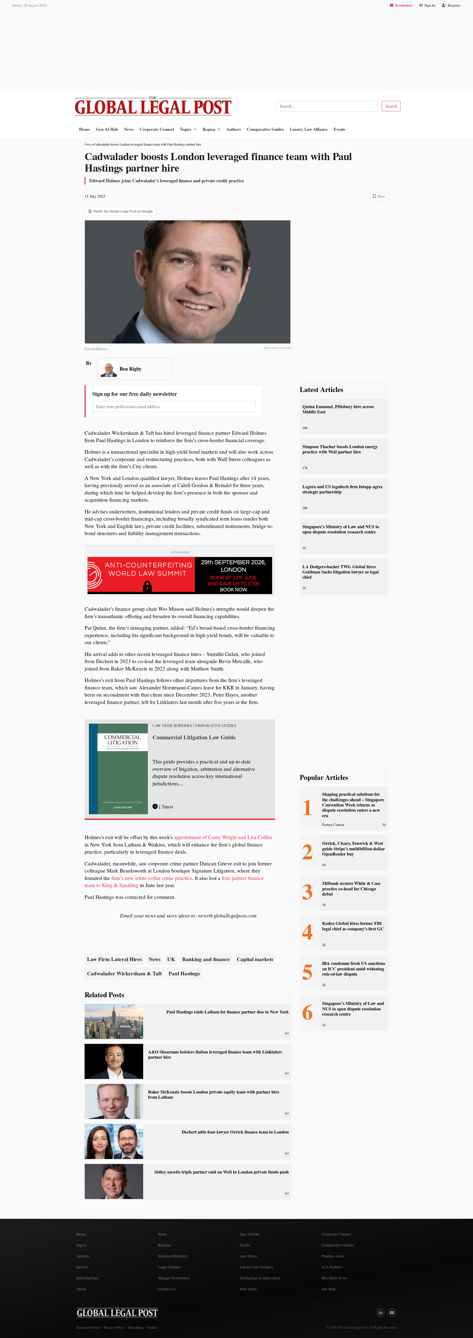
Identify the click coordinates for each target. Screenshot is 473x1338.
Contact (151, 1327)
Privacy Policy (114, 1327)
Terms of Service (88, 1327)
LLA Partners (332, 1267)
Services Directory (173, 1256)
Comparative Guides (265, 129)
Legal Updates (169, 1267)
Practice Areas (333, 1256)
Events (339, 129)
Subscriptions (87, 1277)
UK (171, 959)
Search (391, 106)
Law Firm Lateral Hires (114, 959)
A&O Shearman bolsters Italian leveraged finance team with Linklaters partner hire (215, 1054)
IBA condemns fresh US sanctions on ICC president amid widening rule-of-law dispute (353, 968)
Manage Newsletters (174, 1277)
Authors (233, 129)
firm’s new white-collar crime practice (151, 877)
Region (209, 129)
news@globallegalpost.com (227, 915)
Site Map (329, 1288)
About (81, 1288)
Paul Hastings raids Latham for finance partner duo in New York (227, 1012)
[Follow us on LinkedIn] (380, 1312)
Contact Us (166, 1288)
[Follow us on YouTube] (392, 1312)
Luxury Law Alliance (309, 129)
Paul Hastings (184, 973)
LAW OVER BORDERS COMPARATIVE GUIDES (194, 725)
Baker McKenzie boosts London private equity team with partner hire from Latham (213, 1094)
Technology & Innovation (260, 1277)
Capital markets (255, 959)
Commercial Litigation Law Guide (194, 737)
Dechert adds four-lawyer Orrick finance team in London (235, 1132)
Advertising (135, 1327)
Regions (164, 1245)
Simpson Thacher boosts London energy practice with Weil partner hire (340, 449)
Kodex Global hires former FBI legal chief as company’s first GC (353, 926)
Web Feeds (248, 1288)
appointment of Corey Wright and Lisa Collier (223, 837)
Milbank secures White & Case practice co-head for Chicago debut (351, 888)
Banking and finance (206, 959)
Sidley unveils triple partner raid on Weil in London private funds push (221, 1172)
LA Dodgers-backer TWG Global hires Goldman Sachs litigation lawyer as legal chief (340, 572)
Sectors (82, 1267)
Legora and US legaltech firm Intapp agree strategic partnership (342, 489)
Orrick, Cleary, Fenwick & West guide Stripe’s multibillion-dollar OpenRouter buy (353, 848)
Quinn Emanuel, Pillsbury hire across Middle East (338, 409)
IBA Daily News (334, 1277)
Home (84, 129)
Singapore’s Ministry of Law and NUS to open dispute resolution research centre (340, 529)
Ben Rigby (131, 368)
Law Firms (248, 1256)
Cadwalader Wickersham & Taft (124, 973)
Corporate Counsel (157, 129)
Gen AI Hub (107, 129)
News (129, 129)
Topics (185, 129)
